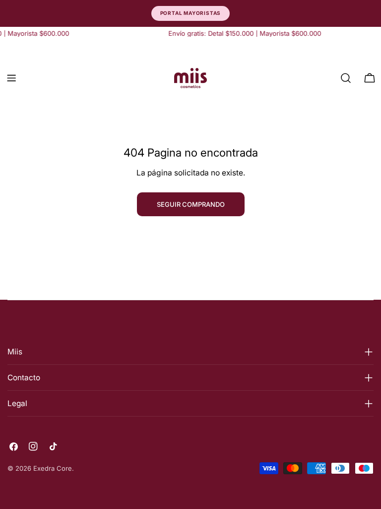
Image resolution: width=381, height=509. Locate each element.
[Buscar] (346, 78)
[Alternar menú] (11, 78)
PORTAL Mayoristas (190, 13)
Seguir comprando (191, 204)
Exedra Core (52, 468)
